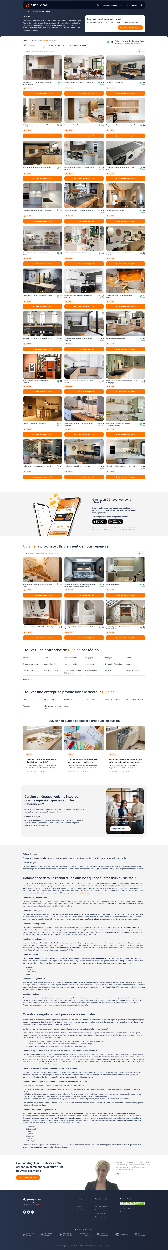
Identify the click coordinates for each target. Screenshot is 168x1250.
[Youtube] (28, 1212)
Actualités (80, 1210)
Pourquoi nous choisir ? (111, 5)
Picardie (108, 671)
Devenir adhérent (100, 1217)
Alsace (25, 658)
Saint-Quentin (90, 700)
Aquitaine (46, 658)
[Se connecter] (141, 5)
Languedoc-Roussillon (113, 664)
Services (79, 1206)
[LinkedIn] (32, 1212)
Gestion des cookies (104, 1246)
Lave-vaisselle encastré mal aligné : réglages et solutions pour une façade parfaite (125, 762)
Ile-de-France (90, 664)
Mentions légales (62, 1246)
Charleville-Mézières (112, 700)
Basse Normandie (70, 658)
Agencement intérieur (38, 11)
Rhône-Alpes (27, 679)
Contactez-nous (100, 1213)
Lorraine (129, 664)
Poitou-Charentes (132, 671)
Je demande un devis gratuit (130, 28)
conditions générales (129, 529)
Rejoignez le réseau (119, 829)
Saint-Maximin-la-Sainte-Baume (52, 707)
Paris (24, 700)
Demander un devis (101, 1210)
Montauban (68, 700)
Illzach (66, 706)
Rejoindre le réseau (101, 1206)
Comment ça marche (101, 1203)
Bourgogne (89, 658)
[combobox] (34, 45)
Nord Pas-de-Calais (50, 671)
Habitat (79, 1203)
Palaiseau (26, 706)
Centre (128, 658)
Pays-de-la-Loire (91, 671)
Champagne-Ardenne (31, 664)
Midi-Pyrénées (28, 671)
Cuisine (29, 755)
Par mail (122, 1212)
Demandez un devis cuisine (92, 893)
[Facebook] (24, 1212)
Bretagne (108, 658)
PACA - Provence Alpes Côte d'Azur (72, 672)
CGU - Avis (73, 1246)
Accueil (28, 11)
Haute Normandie (70, 664)
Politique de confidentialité (87, 1246)
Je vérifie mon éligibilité (27, 1177)
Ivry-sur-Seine (48, 700)
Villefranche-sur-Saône (134, 700)
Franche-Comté (49, 664)
